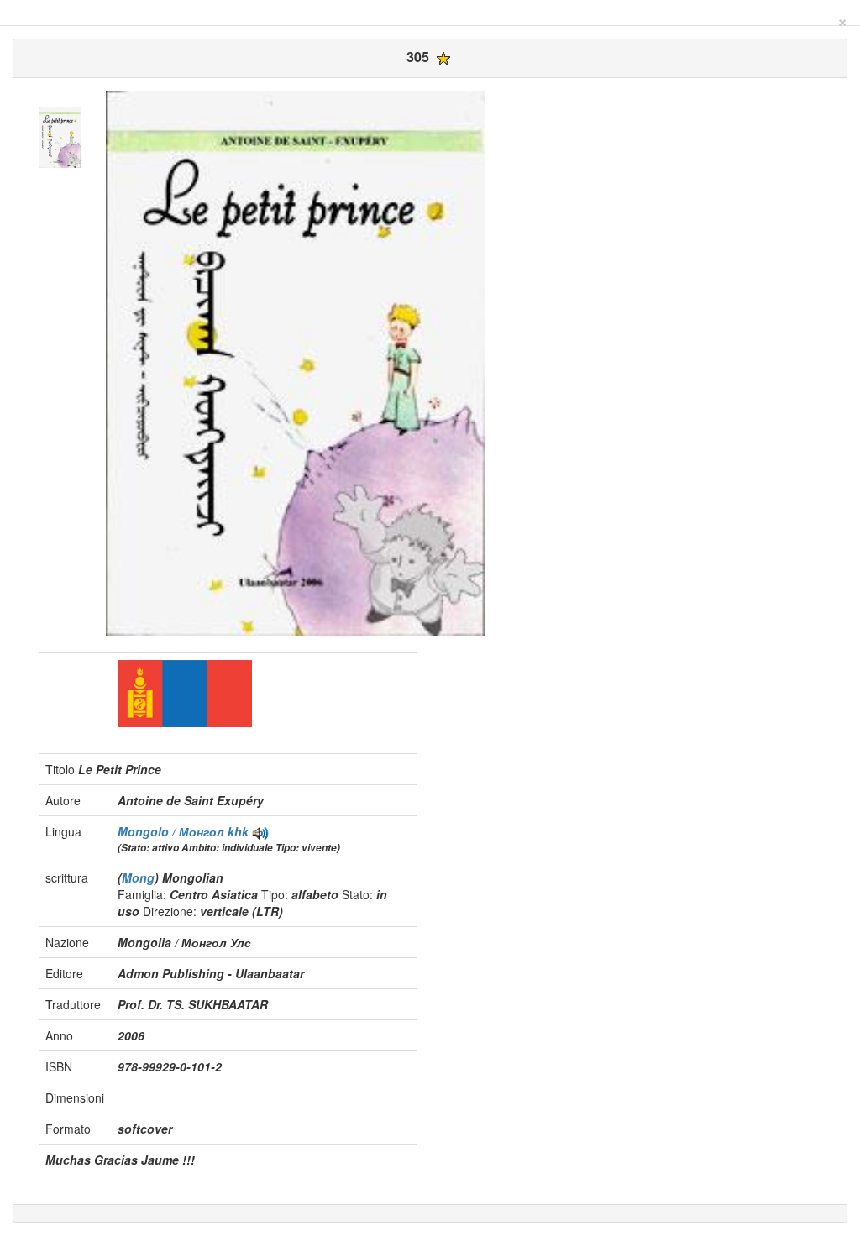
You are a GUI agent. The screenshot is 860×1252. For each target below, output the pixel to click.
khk (238, 831)
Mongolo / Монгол (173, 831)
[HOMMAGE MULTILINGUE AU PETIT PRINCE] (260, 831)
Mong (138, 877)
